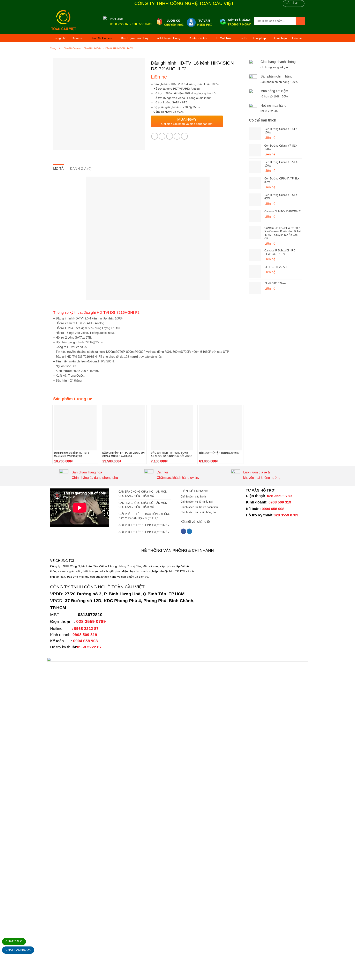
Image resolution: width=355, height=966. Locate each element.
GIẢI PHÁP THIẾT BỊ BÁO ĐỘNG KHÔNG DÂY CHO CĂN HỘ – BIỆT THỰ (144, 516)
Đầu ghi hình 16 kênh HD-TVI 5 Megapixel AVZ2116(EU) (71, 454)
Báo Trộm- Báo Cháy (134, 38)
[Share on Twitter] (162, 136)
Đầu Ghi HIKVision (93, 48)
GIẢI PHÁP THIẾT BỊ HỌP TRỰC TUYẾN (144, 525)
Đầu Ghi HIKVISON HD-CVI (119, 48)
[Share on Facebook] (154, 136)
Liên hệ (297, 38)
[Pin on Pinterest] (177, 136)
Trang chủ (59, 38)
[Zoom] (59, 145)
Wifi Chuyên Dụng (168, 38)
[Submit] (300, 21)
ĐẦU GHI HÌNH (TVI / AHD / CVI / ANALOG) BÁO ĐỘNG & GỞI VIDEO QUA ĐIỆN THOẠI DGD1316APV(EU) (172, 456)
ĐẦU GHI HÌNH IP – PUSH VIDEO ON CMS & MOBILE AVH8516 (123, 454)
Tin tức (243, 38)
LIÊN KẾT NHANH (194, 491)
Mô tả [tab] (58, 168)
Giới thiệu (280, 38)
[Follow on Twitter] (189, 531)
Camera (77, 38)
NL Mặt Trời (223, 38)
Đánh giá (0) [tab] (81, 168)
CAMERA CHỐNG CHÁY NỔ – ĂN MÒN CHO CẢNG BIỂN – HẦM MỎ (143, 493)
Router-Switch (198, 38)
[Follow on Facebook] (183, 531)
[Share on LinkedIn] (184, 136)
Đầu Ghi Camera (102, 38)
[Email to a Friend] (169, 136)
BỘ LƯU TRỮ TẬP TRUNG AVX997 (219, 453)
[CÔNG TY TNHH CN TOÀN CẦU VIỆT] (73, 20)
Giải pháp (259, 38)
